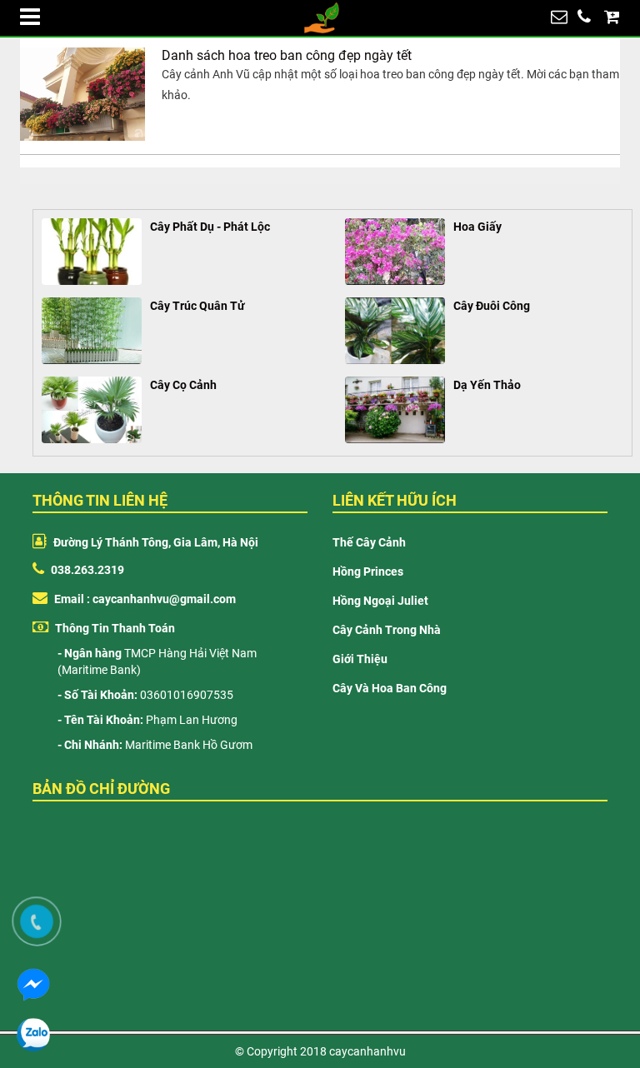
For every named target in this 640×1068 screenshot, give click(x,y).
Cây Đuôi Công (491, 305)
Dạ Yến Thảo (487, 385)
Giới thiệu (360, 659)
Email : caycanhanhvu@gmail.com (144, 599)
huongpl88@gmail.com (559, 16)
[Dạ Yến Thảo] (395, 410)
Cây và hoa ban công (389, 688)
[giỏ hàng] (611, 16)
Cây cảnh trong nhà (386, 629)
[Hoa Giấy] (395, 251)
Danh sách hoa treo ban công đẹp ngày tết (287, 55)
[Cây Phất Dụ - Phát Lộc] (92, 251)
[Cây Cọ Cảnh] (92, 410)
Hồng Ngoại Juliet (380, 600)
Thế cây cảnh (369, 542)
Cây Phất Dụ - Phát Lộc (210, 226)
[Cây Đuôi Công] (395, 330)
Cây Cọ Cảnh (183, 385)
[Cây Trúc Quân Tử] (92, 330)
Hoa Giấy (477, 226)
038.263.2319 (584, 16)
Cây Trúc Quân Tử (197, 305)
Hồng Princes (367, 571)
